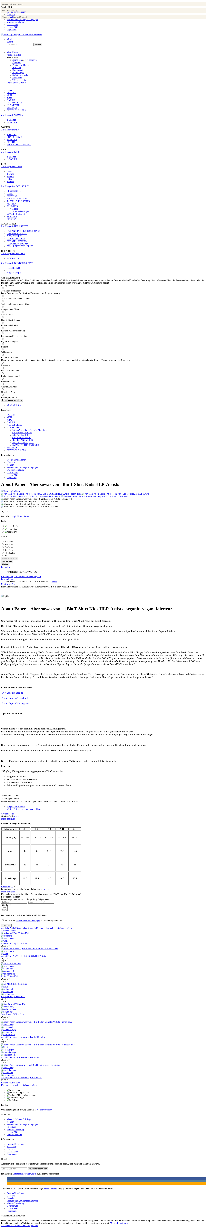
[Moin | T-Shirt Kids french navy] (7, 966)
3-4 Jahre (9, 541)
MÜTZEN (11, 204)
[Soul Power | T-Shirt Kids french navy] (7, 1006)
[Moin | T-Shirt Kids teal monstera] (8, 974)
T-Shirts (10, 174)
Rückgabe (11, 1127)
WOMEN (11, 415)
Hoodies (10, 181)
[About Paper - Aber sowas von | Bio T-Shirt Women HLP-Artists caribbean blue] (8, 1055)
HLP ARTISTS (14, 427)
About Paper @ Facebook (15, 698)
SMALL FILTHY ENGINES (20, 246)
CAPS (10, 193)
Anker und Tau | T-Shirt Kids (14, 943)
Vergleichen (7, 561)
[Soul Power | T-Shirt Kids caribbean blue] (8, 1009)
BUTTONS (12, 196)
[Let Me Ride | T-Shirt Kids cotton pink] (7, 989)
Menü (9, 39)
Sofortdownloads (20, 75)
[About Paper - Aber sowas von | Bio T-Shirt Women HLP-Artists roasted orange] (8, 1052)
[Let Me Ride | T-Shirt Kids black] (4, 986)
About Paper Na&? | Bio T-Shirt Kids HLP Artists (23, 956)
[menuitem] (106, 12)
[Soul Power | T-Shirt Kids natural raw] (7, 1012)
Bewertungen (34, 576)
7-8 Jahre (9, 547)
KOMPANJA (13, 258)
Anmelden (17, 60)
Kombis (10, 176)
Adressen (16, 67)
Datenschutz (12, 24)
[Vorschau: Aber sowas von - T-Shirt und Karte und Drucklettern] (31, 496)
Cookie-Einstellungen (16, 12)
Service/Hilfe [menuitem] (19, 18)
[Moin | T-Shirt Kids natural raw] (7, 968)
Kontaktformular (44, 1110)
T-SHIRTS (11, 120)
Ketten (15, 209)
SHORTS (11, 142)
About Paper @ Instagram (15, 703)
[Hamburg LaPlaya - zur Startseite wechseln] (21, 34)
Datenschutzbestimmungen (28, 920)
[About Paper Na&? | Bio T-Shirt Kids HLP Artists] (30, 948)
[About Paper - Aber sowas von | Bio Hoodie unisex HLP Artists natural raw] (7, 1072)
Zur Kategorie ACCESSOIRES (15, 186)
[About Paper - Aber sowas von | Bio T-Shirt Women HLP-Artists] (37, 1044)
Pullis (9, 179)
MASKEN (11, 219)
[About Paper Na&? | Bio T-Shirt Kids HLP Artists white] (4, 953)
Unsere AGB (12, 27)
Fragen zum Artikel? (16, 806)
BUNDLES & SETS (16, 450)
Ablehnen (5, 1225)
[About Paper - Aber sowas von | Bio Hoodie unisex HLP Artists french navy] (7, 1067)
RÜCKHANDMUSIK (17, 241)
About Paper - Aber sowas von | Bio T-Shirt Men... (23, 1037)
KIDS (9, 420)
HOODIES (12, 122)
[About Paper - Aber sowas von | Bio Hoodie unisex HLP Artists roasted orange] (8, 1070)
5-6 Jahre (9, 544)
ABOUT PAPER (14, 236)
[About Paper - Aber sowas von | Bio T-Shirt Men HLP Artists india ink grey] (8, 1029)
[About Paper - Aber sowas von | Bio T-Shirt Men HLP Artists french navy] (7, 1024)
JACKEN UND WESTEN (19, 144)
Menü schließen (14, 55)
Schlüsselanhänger (20, 211)
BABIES (11, 422)
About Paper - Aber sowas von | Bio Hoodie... (21, 1077)
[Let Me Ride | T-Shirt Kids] (14, 984)
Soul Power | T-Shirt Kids (12, 1014)
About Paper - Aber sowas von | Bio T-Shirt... (21, 1057)
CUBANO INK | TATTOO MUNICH (24, 231)
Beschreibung (7, 576)
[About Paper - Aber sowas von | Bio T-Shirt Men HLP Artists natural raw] (7, 1032)
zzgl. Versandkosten (21, 516)
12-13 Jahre (10, 553)
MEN (9, 417)
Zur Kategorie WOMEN (12, 115)
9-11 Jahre (9, 550)
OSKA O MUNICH (16, 238)
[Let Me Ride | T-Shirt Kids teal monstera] (8, 994)
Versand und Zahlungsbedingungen (22, 19)
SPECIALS (12, 447)
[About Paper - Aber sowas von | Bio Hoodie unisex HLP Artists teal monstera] (8, 1075)
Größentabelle (20, 576)
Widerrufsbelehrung (15, 22)
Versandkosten (50, 1188)
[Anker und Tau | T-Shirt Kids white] (4, 941)
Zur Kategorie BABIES (11, 166)
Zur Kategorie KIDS (10, 152)
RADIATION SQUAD (17, 244)
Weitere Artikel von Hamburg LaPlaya (24, 809)
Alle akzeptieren (17, 1225)
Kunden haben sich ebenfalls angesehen (54, 928)
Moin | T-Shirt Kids (9, 976)
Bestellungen (18, 72)
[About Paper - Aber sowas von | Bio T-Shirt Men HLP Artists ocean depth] (7, 1027)
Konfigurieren (31, 1225)
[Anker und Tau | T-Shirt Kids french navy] (7, 938)
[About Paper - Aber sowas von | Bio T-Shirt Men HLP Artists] (36, 1022)
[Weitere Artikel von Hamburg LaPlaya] (10, 491)
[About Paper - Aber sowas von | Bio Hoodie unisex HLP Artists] (30, 1065)
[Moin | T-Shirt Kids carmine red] (7, 971)
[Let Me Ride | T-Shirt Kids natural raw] (7, 991)
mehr (54, 581)
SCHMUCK (12, 206)
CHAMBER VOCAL (17, 233)
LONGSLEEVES (15, 137)
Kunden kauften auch (26, 928)
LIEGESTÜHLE (14, 191)
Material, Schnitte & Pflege (19, 1119)
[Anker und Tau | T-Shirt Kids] (15, 933)
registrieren (32, 60)
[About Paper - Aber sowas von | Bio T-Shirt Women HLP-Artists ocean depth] (7, 1050)
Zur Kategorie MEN (10, 130)
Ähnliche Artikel (8, 928)
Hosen (10, 171)
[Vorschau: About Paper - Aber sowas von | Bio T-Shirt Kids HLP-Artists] (115, 494)
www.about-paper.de (12, 692)
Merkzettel (17, 77)
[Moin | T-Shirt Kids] (11, 963)
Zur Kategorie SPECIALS (13, 253)
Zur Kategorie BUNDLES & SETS (17, 263)
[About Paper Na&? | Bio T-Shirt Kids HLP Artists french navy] (7, 951)
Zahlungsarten (18, 70)
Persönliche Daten (20, 65)
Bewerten (5, 567)
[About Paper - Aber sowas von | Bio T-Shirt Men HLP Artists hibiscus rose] (8, 1034)
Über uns (11, 14)
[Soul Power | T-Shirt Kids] (13, 1004)
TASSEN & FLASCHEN (18, 201)
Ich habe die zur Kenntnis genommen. (34, 920)
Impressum (11, 29)
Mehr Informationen (119, 1223)
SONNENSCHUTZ (16, 214)
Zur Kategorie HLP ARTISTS (14, 226)
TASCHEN (12, 216)
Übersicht (16, 62)
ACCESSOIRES (14, 425)
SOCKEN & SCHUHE (17, 198)
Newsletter (11, 1146)
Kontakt (10, 17)
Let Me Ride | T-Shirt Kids (13, 996)
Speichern (6, 925)
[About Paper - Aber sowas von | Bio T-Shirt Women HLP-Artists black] (4, 1047)
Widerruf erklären (20, 80)
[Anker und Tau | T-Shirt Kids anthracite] (6, 936)
